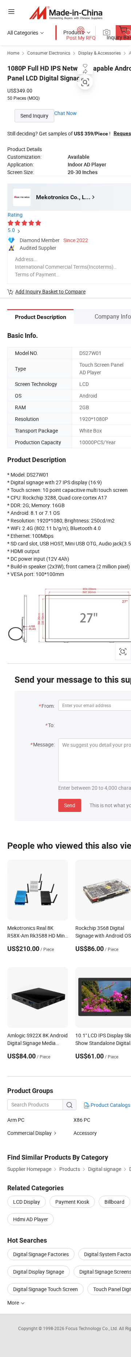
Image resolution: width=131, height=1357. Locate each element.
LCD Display (26, 1201)
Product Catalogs (110, 1104)
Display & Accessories (99, 53)
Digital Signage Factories (41, 1254)
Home (13, 53)
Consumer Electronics (48, 53)
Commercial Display (29, 1132)
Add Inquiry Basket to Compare (50, 291)
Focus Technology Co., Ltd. (92, 1328)
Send (69, 805)
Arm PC (15, 1119)
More (13, 1302)
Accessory (85, 1132)
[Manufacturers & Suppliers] (65, 12)
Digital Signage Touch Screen (45, 1289)
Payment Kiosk (72, 1201)
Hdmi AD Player (30, 1219)
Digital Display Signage (38, 1271)
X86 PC (82, 1119)
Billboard (114, 1201)
